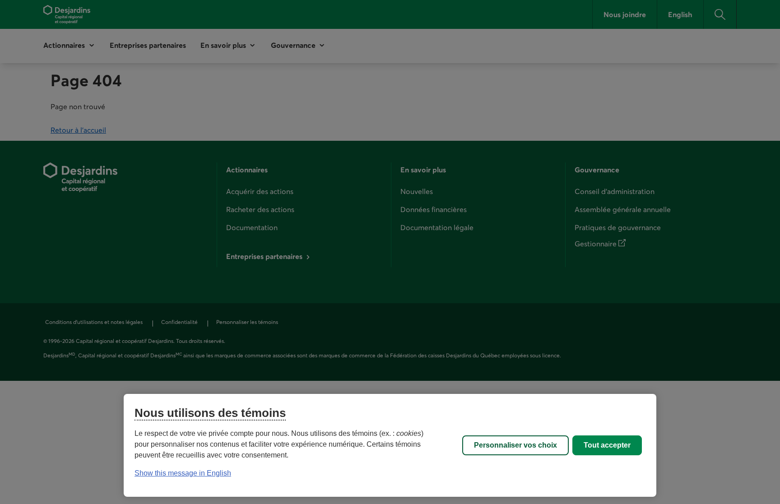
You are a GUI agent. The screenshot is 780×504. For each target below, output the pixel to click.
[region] (390, 445)
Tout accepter (607, 445)
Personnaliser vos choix (515, 445)
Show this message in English (183, 473)
